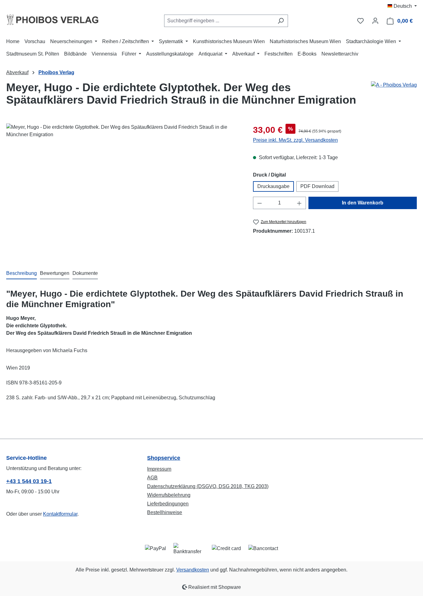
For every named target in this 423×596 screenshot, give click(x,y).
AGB (152, 477)
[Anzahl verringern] (259, 203)
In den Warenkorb (362, 202)
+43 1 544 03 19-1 (29, 481)
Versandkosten (192, 569)
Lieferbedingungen (168, 503)
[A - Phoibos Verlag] (394, 85)
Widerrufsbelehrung (168, 495)
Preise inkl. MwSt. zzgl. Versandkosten (295, 140)
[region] (123, 190)
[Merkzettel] (360, 21)
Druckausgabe (273, 186)
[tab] (21, 273)
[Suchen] (280, 21)
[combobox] (219, 21)
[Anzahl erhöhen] (299, 203)
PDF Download (317, 186)
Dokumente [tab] (85, 273)
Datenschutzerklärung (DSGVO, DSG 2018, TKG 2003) (207, 486)
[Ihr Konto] (375, 21)
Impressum (159, 469)
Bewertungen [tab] (54, 273)
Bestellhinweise (164, 512)
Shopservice (163, 458)
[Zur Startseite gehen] (52, 19)
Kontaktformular (60, 514)
